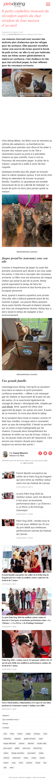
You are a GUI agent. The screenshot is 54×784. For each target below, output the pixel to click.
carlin (21, 763)
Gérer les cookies (39, 777)
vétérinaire (16, 758)
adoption (17, 739)
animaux (37, 734)
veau (11, 767)
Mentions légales (25, 777)
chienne (6, 758)
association (31, 753)
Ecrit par (11, 34)
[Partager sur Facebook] (40, 454)
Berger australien (18, 753)
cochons (29, 763)
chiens (6, 753)
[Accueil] (14, 4)
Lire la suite (28, 463)
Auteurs (6, 715)
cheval (38, 763)
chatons (21, 743)
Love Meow (7, 406)
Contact (6, 727)
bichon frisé (38, 748)
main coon (26, 748)
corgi (13, 763)
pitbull (17, 748)
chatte (41, 753)
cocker (34, 758)
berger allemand (9, 743)
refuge (28, 734)
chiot (45, 734)
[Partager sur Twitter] (45, 454)
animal (42, 758)
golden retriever (29, 739)
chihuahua (7, 739)
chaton (19, 734)
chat (5, 734)
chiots (26, 758)
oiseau (6, 763)
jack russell (7, 748)
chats (41, 739)
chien (12, 734)
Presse (5, 723)
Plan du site (13, 777)
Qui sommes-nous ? (11, 719)
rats (5, 767)
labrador (31, 743)
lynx (45, 763)
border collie (41, 743)
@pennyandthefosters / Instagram (27, 251)
